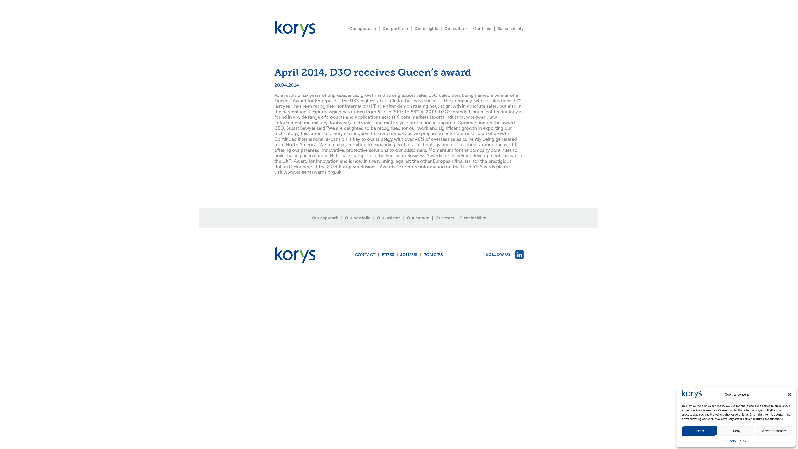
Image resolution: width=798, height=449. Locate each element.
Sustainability (511, 29)
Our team (482, 29)
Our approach (362, 29)
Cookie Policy (736, 441)
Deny (736, 431)
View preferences (774, 431)
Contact (365, 255)
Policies (433, 255)
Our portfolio (395, 29)
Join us (408, 255)
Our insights (426, 29)
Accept (699, 431)
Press (388, 255)
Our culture (455, 29)
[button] (790, 394)
